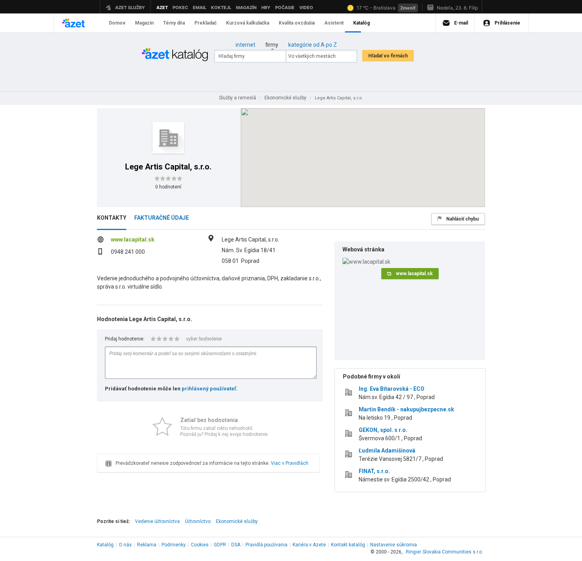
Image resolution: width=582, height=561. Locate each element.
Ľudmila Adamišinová (387, 450)
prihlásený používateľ (209, 389)
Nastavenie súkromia (393, 545)
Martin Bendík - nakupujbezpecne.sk (406, 409)
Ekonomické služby (237, 521)
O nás (125, 545)
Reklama (146, 545)
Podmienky (174, 545)
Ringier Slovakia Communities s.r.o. (444, 552)
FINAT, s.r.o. (374, 471)
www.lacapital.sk (132, 239)
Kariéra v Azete (309, 545)
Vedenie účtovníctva (157, 521)
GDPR (220, 545)
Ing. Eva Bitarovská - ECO (391, 389)
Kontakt (348, 545)
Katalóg (105, 545)
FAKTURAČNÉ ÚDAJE (161, 218)
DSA (235, 545)
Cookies (200, 545)
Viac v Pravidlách (289, 463)
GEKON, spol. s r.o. (383, 430)
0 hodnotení (168, 187)
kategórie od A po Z (312, 45)
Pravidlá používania (266, 545)
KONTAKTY (111, 218)
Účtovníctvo (198, 521)
